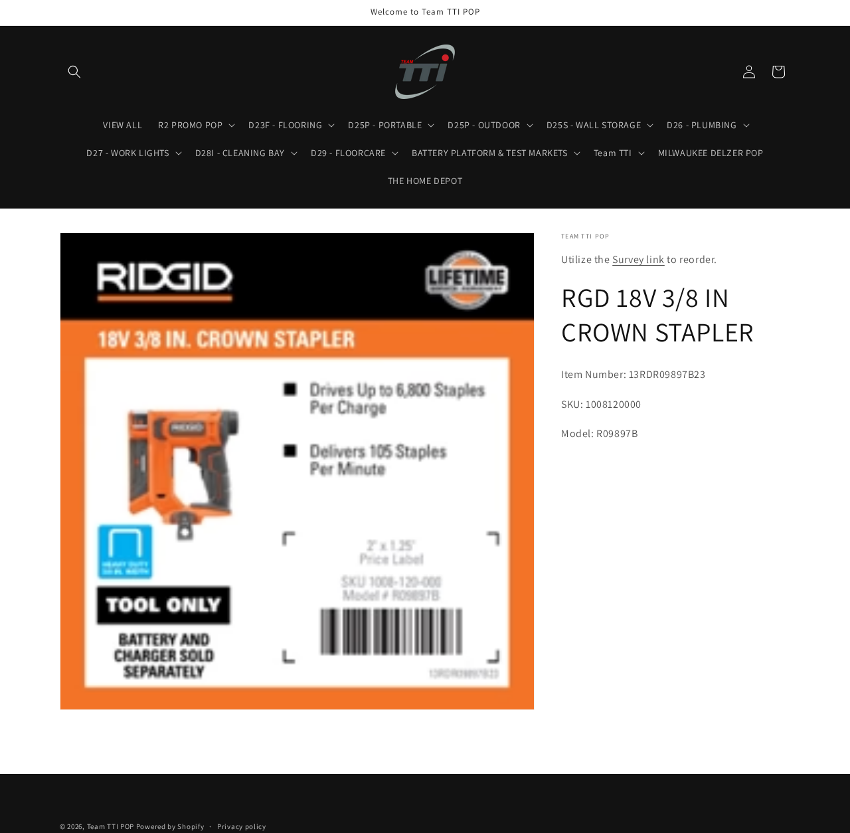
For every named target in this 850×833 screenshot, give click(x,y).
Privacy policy (241, 825)
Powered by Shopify (170, 826)
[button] (74, 71)
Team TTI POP (110, 826)
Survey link (638, 259)
